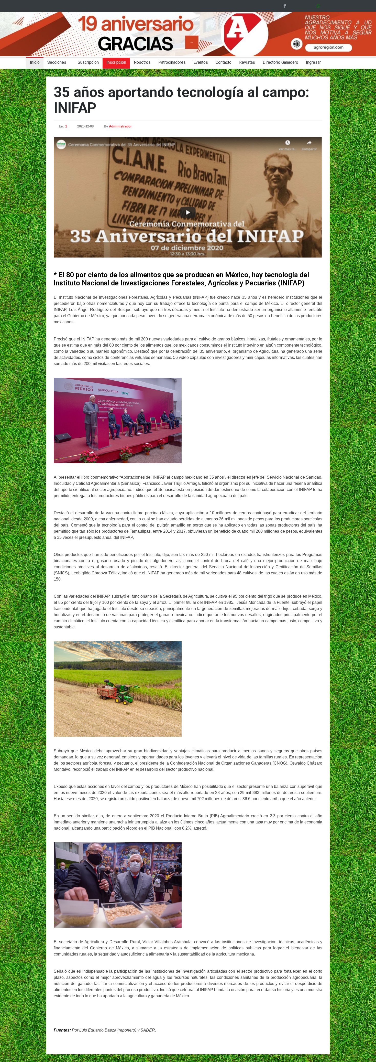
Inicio (35, 62)
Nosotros (142, 62)
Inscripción (116, 62)
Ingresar (313, 62)
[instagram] (311, 6)
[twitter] (293, 6)
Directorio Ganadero (280, 62)
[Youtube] (302, 6)
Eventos (200, 62)
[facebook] (285, 6)
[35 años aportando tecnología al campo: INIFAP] (188, 197)
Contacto (223, 62)
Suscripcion (88, 62)
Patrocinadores (172, 62)
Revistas (247, 62)
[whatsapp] (319, 6)
